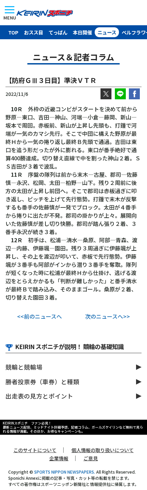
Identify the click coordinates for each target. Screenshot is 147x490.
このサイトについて (34, 450)
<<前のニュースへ (39, 316)
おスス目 (33, 32)
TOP (13, 32)
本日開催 (82, 32)
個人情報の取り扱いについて (102, 450)
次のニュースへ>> (107, 316)
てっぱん (58, 32)
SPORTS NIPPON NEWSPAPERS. (64, 472)
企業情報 (58, 458)
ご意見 (90, 458)
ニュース (106, 32)
